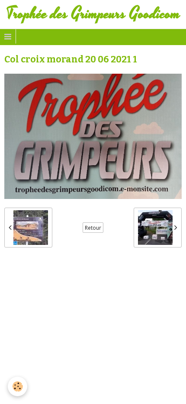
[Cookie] (17, 386)
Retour (93, 227)
